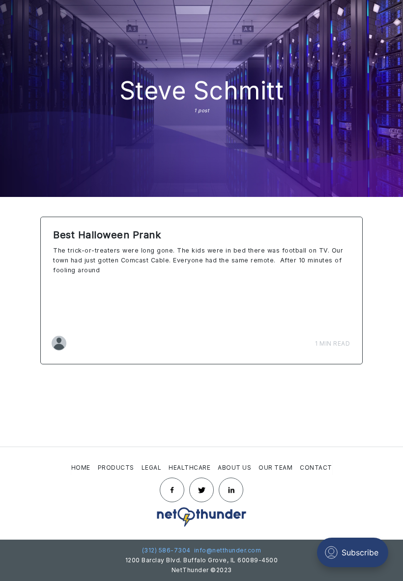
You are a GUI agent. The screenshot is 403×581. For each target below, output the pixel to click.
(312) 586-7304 (166, 550)
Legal (152, 467)
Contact (316, 467)
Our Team (275, 467)
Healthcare (189, 467)
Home (80, 467)
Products (116, 467)
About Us (234, 467)
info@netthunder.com (226, 550)
